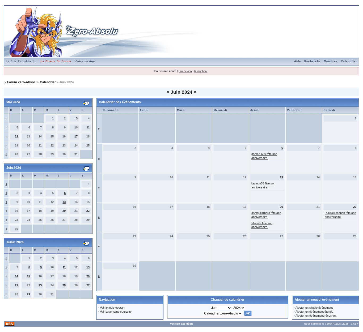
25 (64, 285)
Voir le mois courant (112, 307)
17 (76, 136)
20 (64, 210)
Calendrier (349, 61)
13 (64, 202)
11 (64, 267)
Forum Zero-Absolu (21, 82)
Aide (297, 61)
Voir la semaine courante (116, 311)
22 (88, 210)
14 (16, 276)
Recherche (312, 61)
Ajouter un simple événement (314, 307)
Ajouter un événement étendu (314, 311)
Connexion (185, 71)
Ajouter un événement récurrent (316, 315)
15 (28, 276)
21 (16, 285)
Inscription (200, 71)
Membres (331, 61)
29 (28, 294)
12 (16, 136)
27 (88, 285)
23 (40, 285)
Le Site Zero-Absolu (21, 61)
